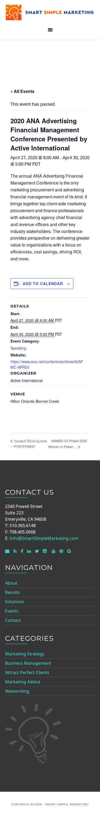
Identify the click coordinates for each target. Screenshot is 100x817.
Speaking (18, 348)
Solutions (14, 602)
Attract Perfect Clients (27, 672)
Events (11, 611)
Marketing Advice (22, 682)
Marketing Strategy (24, 654)
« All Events (22, 91)
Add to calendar (43, 283)
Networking (17, 691)
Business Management (28, 663)
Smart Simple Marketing (50, 14)
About (11, 583)
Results (12, 592)
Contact (13, 620)
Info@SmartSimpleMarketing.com (44, 538)
